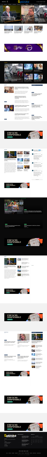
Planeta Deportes (27, 4)
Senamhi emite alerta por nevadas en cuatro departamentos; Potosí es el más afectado (28, 32)
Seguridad (14, 4)
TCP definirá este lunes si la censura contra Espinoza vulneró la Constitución (22, 114)
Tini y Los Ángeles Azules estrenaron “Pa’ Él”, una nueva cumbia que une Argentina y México (23, 357)
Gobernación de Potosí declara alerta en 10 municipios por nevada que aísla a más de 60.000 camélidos (37, 118)
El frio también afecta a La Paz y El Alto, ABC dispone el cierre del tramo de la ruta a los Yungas (18, 32)
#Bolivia (41, 166)
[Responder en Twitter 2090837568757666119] (33, 167)
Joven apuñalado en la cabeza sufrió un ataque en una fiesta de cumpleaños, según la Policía (37, 106)
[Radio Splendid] (23, 2)
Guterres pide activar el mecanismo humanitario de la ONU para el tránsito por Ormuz (8, 19)
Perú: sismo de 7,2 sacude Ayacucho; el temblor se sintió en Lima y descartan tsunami (25, 271)
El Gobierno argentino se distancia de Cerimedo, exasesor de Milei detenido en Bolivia (25, 267)
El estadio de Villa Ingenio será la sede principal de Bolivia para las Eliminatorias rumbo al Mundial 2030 (33, 211)
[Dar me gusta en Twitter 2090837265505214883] (36, 176)
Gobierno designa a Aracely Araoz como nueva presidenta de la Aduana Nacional (37, 94)
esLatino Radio (41, 4)
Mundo (32, 4)
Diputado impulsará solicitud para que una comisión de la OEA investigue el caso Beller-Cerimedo (27, 19)
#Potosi (39, 166)
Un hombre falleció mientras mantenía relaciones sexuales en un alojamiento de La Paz (25, 441)
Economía (9, 4)
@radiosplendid (39, 162)
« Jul (31, 444)
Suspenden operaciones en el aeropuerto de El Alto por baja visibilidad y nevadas (8, 32)
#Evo (37, 175)
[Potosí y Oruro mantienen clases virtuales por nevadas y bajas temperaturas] (38, 28)
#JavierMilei (37, 158)
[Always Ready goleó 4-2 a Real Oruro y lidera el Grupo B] (33, 221)
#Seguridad (35, 166)
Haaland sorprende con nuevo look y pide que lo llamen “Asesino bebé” (9, 342)
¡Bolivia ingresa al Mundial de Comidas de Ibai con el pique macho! (10, 357)
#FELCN (36, 175)
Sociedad (5, 4)
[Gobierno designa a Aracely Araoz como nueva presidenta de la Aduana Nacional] (37, 90)
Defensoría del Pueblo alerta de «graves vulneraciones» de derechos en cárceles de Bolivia (26, 163)
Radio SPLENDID (35, 162)
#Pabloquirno (35, 158)
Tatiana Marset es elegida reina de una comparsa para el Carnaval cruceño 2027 (23, 342)
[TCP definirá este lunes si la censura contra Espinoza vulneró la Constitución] (9, 116)
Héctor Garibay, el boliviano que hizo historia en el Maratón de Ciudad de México (13, 211)
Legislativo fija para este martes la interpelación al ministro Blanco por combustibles (20, 97)
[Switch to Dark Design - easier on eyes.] (43, 4)
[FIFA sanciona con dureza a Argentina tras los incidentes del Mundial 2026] (13, 221)
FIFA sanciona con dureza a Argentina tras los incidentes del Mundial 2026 (12, 226)
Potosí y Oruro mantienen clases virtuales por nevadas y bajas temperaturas (38, 32)
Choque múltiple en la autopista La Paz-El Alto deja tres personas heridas (40, 20)
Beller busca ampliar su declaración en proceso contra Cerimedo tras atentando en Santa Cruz (38, 70)
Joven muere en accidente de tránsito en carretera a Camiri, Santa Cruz (28, 80)
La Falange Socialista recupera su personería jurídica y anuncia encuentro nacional (22, 106)
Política (18, 4)
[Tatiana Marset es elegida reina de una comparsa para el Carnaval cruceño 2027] (23, 337)
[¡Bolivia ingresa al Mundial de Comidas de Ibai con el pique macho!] (10, 352)
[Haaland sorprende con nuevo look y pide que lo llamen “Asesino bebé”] (10, 337)
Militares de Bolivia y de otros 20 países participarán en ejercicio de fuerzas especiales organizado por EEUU (25, 275)
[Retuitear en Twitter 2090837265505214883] (35, 176)
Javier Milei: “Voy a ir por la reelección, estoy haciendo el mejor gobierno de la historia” (25, 263)
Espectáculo (36, 4)
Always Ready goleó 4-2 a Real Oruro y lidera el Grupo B (32, 226)
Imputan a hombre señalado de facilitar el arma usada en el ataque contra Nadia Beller (38, 80)
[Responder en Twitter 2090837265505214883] (33, 176)
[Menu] (2, 4)
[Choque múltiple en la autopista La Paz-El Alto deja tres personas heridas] (40, 14)
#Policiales (37, 166)
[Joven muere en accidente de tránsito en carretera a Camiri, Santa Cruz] (28, 77)
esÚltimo (23, 15)
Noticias (22, 4)
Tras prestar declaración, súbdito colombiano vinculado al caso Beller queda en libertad (28, 70)
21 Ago (34, 154)
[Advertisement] (23, 39)
